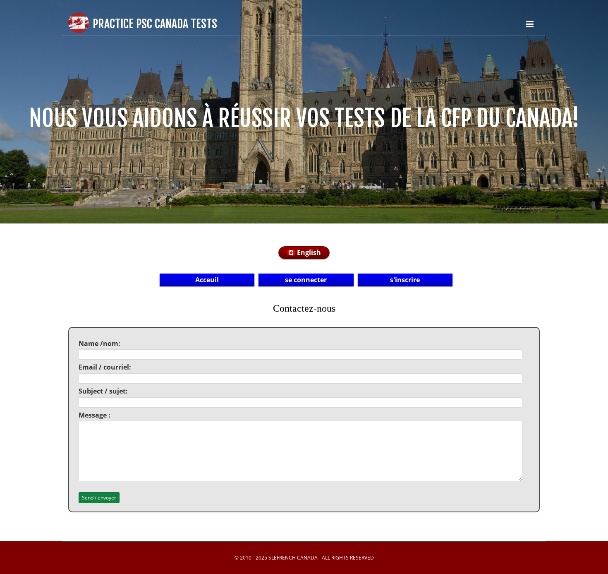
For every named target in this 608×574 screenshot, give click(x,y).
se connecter (306, 279)
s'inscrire (405, 279)
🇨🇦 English (304, 252)
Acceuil (207, 279)
